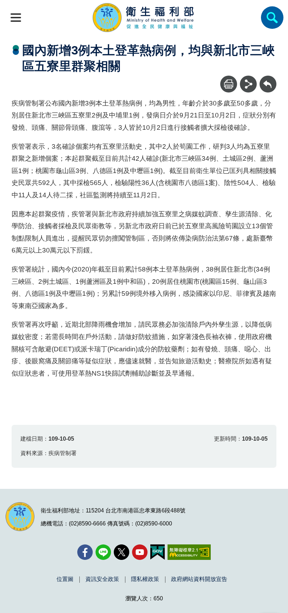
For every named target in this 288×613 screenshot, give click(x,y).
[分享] (248, 84)
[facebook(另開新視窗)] (85, 552)
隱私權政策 (145, 579)
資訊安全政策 (102, 579)
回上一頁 (268, 79)
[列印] (228, 84)
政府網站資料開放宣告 (199, 579)
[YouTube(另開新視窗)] (140, 552)
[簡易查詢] (272, 17)
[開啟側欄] (16, 17)
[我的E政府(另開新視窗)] (157, 552)
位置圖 (65, 579)
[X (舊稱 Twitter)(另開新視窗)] (121, 552)
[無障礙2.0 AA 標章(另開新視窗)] (189, 552)
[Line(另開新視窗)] (103, 552)
